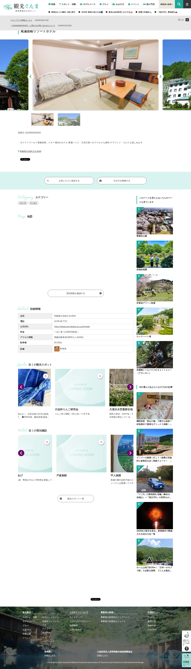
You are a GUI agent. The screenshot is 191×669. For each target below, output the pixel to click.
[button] (30, 76)
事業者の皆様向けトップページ (115, 617)
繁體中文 (152, 621)
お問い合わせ (76, 629)
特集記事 (27, 633)
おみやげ (27, 629)
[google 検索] (179, 4)
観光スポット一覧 (75, 498)
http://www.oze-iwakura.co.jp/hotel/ (72, 326)
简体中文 (152, 625)
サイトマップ (76, 617)
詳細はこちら (49, 655)
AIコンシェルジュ (50, 617)
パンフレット (48, 641)
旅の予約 (46, 632)
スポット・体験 (30, 617)
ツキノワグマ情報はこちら (21, 20)
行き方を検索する (122, 180)
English (151, 617)
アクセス (46, 628)
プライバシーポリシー (80, 621)
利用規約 (74, 625)
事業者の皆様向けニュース (113, 621)
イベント (27, 637)
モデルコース (29, 621)
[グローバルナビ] (187, 4)
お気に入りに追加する (69, 180)
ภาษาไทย (152, 629)
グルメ (26, 625)
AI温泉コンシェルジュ (50, 623)
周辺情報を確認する (75, 293)
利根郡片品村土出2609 (30, 151)
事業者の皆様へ (166, 4)
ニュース (46, 636)
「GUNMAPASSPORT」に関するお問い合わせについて (32, 26)
